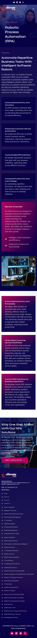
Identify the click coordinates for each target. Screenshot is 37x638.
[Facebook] (20, 2)
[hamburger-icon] (33, 9)
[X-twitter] (23, 2)
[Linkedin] (17, 2)
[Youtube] (14, 2)
